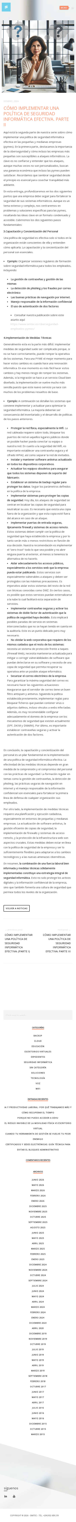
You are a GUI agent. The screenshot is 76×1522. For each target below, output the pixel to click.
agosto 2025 (37, 1227)
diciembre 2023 (38, 1323)
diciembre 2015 (38, 1423)
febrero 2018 (38, 1381)
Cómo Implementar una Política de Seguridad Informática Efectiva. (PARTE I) (19, 943)
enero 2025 (37, 1259)
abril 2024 (38, 1301)
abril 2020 (38, 1328)
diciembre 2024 (38, 1264)
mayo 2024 (38, 1296)
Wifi (38, 1088)
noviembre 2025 (38, 1211)
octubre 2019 (38, 1344)
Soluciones (38, 1072)
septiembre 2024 (37, 1280)
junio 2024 (38, 1291)
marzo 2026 (38, 1190)
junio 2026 (38, 1179)
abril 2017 (38, 1402)
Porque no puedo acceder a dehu (37, 1117)
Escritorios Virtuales (38, 1051)
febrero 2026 (38, 1195)
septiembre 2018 (37, 1376)
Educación (38, 1046)
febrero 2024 (38, 1312)
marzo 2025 (38, 1248)
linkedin (7, 1497)
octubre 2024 (38, 1275)
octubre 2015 (38, 1429)
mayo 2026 (38, 1185)
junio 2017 (38, 1391)
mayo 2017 (38, 1397)
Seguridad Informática (38, 1062)
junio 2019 (38, 1354)
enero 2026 (37, 1201)
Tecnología (38, 1078)
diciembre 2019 (38, 1333)
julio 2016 (38, 1407)
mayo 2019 (38, 1360)
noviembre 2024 (38, 1270)
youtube (16, 1497)
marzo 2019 (38, 1370)
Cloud (38, 1041)
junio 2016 (38, 1413)
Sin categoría (38, 1067)
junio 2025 (38, 1232)
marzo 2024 (38, 1307)
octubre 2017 (38, 1386)
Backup (38, 1035)
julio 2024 (38, 1285)
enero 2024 (37, 1317)
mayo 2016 (38, 1418)
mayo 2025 (38, 1238)
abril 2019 (38, 1365)
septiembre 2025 (37, 1222)
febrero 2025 (38, 1254)
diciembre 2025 (38, 1206)
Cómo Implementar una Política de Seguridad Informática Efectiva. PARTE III (57, 943)
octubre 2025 (38, 1216)
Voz (38, 1083)
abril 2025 (38, 1243)
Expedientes (38, 1057)
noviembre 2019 (38, 1338)
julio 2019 (38, 1349)
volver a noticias (16, 908)
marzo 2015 (38, 1434)
